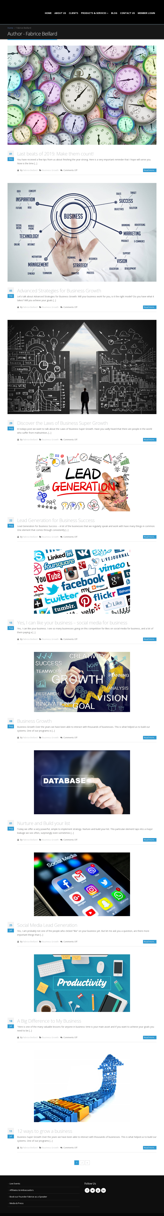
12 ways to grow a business (44, 1120)
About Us (60, 7)
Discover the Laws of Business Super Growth (62, 412)
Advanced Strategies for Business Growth (59, 279)
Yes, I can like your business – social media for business (72, 611)
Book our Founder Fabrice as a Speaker (28, 1185)
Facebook (87, 1179)
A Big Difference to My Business (49, 1010)
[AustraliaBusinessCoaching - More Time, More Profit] (21, 7)
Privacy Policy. (92, 1209)
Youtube (98, 1179)
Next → (87, 1151)
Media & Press (17, 1192)
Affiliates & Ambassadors (22, 1179)
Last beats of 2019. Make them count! (55, 142)
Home (48, 7)
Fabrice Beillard (30, 159)
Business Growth (50, 159)
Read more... (150, 159)
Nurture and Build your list (43, 812)
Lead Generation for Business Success (55, 509)
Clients (73, 7)
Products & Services (93, 7)
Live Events (15, 1172)
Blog (114, 7)
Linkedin (103, 1179)
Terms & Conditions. (76, 1209)
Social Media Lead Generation (47, 914)
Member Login (146, 7)
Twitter (92, 1179)
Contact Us (127, 7)
